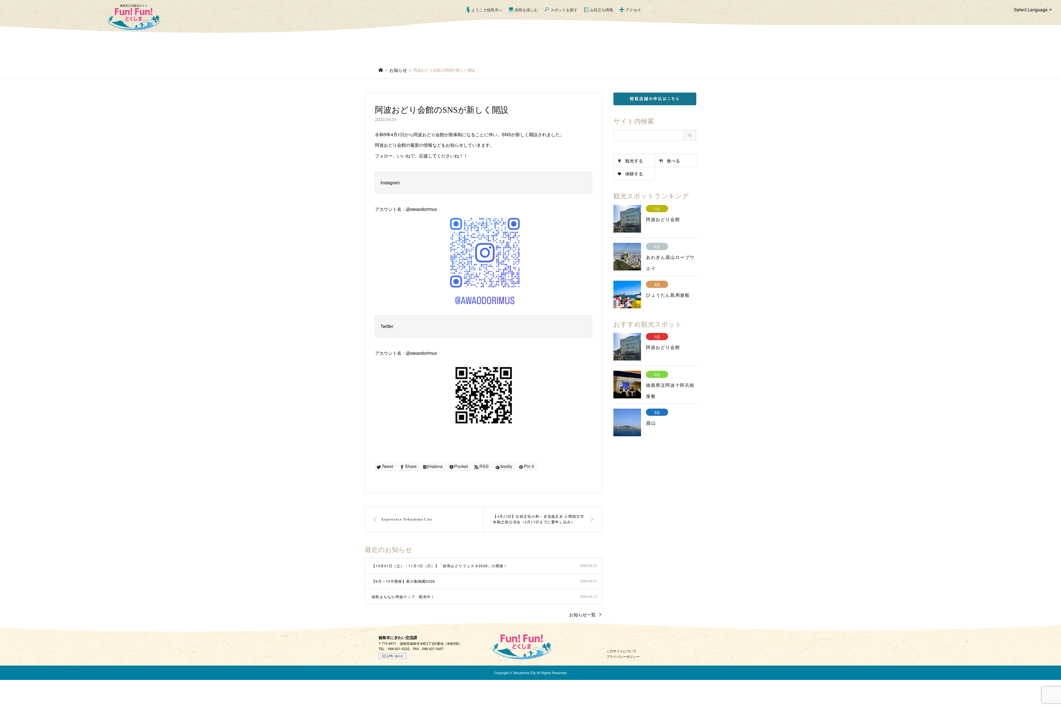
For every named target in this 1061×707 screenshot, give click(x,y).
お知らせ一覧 (582, 614)
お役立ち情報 (601, 9)
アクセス (633, 9)
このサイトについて (621, 650)
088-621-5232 (398, 648)
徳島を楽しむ (526, 9)
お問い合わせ (394, 656)
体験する (634, 173)
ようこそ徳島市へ (486, 9)
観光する (634, 160)
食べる (673, 160)
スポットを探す (563, 9)
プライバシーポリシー (623, 656)
